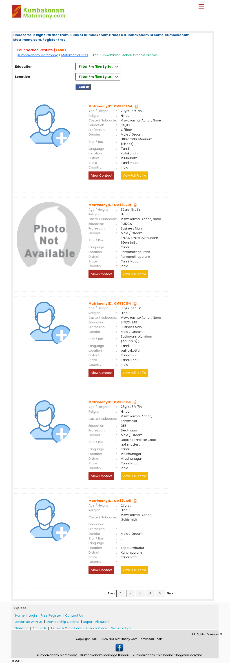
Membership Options (62, 622)
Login (33, 615)
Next (171, 593)
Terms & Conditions (66, 628)
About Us (39, 628)
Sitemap (22, 628)
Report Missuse (95, 622)
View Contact (101, 175)
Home (20, 615)
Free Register (51, 615)
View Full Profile (134, 175)
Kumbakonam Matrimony (38, 55)
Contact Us (74, 615)
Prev (111, 593)
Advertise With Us (28, 622)
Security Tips (121, 628)
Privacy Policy (96, 628)
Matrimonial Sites (74, 55)
